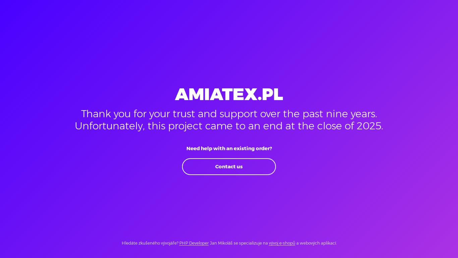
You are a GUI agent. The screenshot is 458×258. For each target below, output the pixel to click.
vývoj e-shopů (282, 243)
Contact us (229, 166)
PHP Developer (194, 243)
